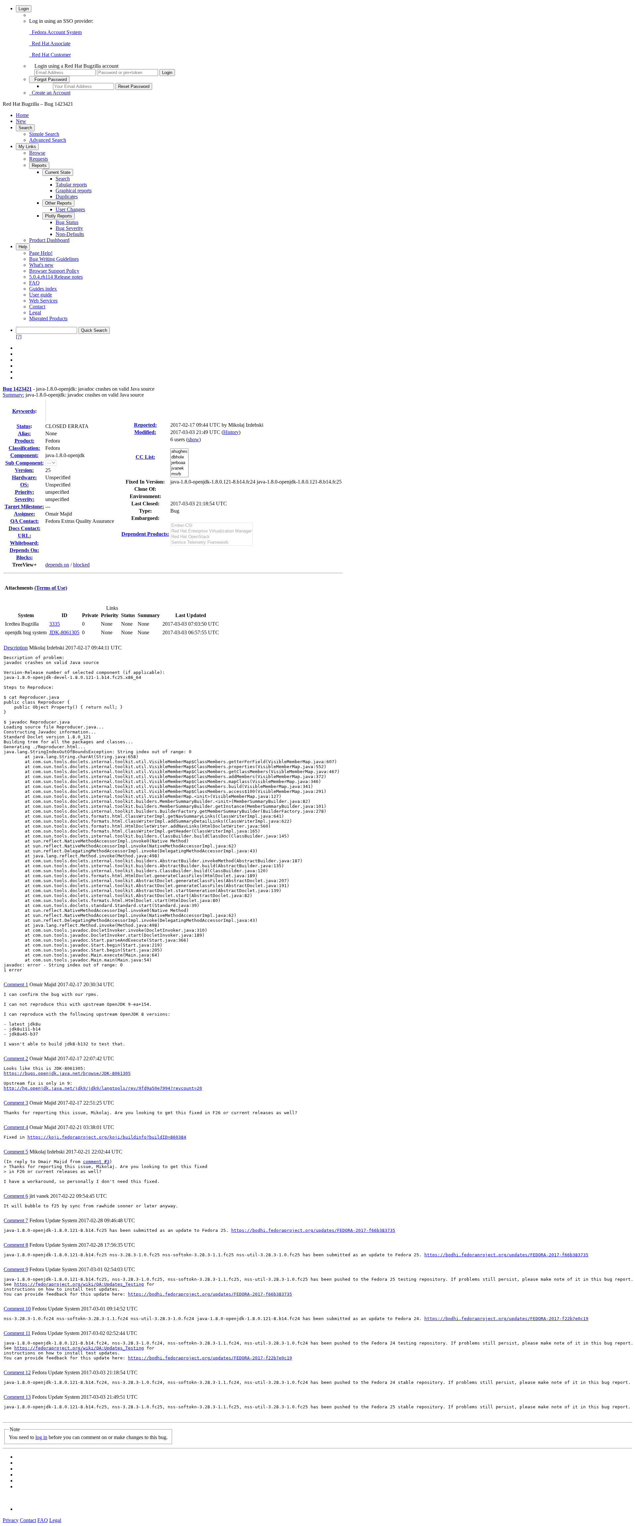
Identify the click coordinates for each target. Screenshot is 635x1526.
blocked (81, 564)
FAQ (34, 283)
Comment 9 (16, 1269)
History (231, 432)
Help (23, 246)
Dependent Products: (145, 534)
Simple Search (44, 134)
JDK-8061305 (64, 632)
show (193, 439)
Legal (35, 312)
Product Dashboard (49, 240)
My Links (27, 146)
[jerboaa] (179, 463)
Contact (37, 306)
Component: (24, 455)
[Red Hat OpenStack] (211, 537)
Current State (57, 172)
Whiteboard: (24, 543)
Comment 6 (16, 1196)
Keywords (23, 411)
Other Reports (58, 203)
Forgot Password (49, 79)
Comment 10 (17, 1308)
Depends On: (24, 550)
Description (16, 647)
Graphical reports (74, 190)
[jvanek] (179, 468)
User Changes (70, 209)
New (21, 121)
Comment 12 (17, 1372)
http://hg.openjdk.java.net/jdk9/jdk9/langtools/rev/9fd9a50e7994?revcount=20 (103, 1088)
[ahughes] (179, 451)
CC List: (145, 457)
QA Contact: (24, 521)
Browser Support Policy (54, 271)
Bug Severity (69, 228)
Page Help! (41, 253)
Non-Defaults (70, 234)
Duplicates (67, 196)
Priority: (24, 492)
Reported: (145, 425)
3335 (54, 624)
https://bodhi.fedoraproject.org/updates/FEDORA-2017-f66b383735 (313, 1230)
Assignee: (24, 514)
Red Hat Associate (49, 43)
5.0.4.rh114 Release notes (56, 277)
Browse (37, 153)
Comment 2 (16, 1058)
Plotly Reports (58, 216)
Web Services (43, 300)
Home (22, 115)
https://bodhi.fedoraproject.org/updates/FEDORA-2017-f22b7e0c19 (506, 1318)
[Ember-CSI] (211, 525)
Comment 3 (16, 1103)
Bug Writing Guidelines (54, 259)
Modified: (145, 432)
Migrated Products (48, 318)
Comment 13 (17, 1397)
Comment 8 (16, 1245)
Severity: (24, 499)
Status (23, 426)
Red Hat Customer (50, 55)
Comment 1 (16, 984)
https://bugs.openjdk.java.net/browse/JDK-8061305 (67, 1073)
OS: (24, 485)
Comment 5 (16, 1151)
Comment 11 (17, 1333)
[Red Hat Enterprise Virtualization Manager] (211, 531)
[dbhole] (179, 457)
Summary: (13, 395)
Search (25, 127)
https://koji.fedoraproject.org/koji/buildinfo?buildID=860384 (106, 1137)
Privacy (11, 1520)
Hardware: (24, 477)
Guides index (43, 289)
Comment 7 (16, 1220)
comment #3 (96, 1161)
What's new (41, 265)
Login (24, 8)
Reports (39, 165)
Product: (24, 441)
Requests (38, 159)
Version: (24, 470)
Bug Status (67, 222)
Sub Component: (24, 463)
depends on (57, 564)
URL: (24, 535)
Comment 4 (16, 1127)
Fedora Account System (55, 32)
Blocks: (24, 557)
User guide (40, 294)
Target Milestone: (24, 506)
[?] (18, 336)
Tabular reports (71, 184)
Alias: (24, 433)
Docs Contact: (24, 528)
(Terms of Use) (50, 588)
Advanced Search (47, 140)
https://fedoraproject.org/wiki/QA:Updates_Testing (79, 1284)
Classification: (24, 448)
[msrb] (179, 474)
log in (41, 1437)
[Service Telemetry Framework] (211, 542)
